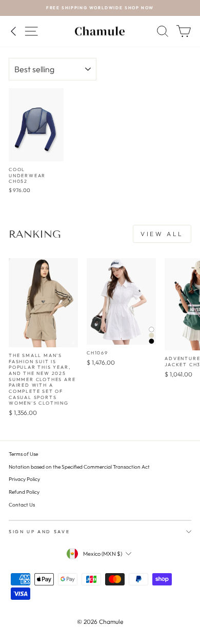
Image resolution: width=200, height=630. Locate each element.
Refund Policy (24, 492)
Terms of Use (23, 454)
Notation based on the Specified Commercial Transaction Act (79, 467)
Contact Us (22, 504)
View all (162, 234)
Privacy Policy (24, 479)
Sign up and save (39, 531)
